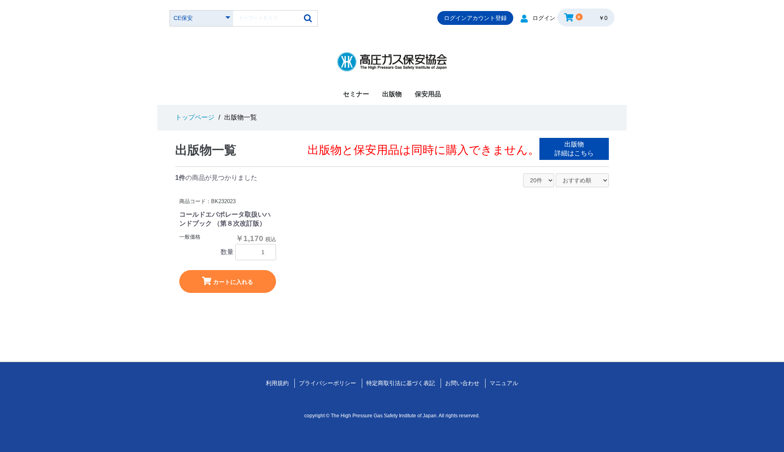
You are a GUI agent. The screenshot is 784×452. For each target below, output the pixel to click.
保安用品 (428, 94)
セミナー (356, 94)
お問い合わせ (462, 383)
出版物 (392, 94)
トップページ (194, 117)
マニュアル (504, 383)
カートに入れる (232, 282)
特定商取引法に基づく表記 (400, 383)
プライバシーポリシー (327, 383)
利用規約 (277, 383)
